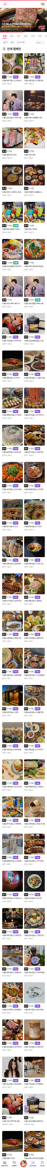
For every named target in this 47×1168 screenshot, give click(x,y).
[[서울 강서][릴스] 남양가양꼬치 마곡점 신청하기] (12, 583)
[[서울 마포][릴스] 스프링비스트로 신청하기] (12, 63)
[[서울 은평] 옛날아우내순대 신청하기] (34, 249)
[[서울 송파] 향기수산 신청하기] (12, 137)
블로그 (5, 42)
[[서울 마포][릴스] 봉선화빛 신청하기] (12, 732)
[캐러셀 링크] (23, 20)
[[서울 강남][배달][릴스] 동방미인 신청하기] (34, 323)
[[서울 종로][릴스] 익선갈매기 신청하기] (34, 658)
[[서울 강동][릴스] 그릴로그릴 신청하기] (34, 360)
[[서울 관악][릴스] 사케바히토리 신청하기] (12, 806)
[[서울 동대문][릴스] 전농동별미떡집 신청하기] (12, 844)
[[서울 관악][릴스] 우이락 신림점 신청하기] (34, 398)
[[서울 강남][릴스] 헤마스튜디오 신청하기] (12, 100)
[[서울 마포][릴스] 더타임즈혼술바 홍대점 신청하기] (12, 918)
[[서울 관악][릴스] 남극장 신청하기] (34, 881)
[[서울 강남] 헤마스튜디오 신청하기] (12, 286)
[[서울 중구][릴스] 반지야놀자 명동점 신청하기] (34, 992)
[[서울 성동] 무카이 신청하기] (12, 1141)
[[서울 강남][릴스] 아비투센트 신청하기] (34, 955)
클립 (12, 42)
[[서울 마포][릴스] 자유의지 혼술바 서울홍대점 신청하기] (12, 881)
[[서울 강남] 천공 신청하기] (34, 137)
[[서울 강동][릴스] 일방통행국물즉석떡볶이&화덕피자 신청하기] (12, 658)
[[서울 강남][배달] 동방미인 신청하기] (34, 1104)
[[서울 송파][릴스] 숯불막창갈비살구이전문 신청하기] (34, 695)
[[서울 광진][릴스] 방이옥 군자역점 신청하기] (12, 1029)
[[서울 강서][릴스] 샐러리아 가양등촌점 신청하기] (34, 621)
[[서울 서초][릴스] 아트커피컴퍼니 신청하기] (34, 1029)
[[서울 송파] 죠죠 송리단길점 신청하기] (34, 1141)
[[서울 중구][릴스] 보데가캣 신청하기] (34, 435)
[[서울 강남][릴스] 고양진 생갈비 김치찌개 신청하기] (34, 918)
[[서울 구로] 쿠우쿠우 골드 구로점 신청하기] (12, 1104)
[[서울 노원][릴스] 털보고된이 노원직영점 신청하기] (12, 621)
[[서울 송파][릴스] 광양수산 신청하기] (12, 435)
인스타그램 (20, 42)
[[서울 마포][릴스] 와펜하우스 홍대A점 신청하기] (12, 955)
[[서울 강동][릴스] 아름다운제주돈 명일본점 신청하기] (34, 63)
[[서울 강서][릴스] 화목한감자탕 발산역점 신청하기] (12, 992)
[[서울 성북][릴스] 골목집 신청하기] (34, 583)
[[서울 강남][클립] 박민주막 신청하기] (12, 249)
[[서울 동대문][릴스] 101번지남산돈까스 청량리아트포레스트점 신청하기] (34, 472)
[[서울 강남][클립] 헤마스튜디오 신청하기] (34, 286)
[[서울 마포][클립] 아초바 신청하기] (12, 212)
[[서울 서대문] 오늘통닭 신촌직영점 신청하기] (34, 175)
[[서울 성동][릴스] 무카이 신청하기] (12, 360)
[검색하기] (42, 4)
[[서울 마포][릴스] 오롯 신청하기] (12, 695)
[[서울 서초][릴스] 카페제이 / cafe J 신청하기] (34, 1067)
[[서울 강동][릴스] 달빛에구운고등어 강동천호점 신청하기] (12, 546)
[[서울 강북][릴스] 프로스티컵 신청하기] (34, 806)
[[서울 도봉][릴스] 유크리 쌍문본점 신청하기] (12, 769)
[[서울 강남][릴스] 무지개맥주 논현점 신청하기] (34, 844)
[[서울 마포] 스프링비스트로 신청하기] (12, 175)
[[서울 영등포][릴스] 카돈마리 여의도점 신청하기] (12, 398)
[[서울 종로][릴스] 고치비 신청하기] (34, 509)
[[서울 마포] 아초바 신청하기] (34, 212)
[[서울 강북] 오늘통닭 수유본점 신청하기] (34, 100)
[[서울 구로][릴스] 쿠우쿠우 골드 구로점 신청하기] (12, 323)
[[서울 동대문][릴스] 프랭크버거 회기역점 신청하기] (34, 769)
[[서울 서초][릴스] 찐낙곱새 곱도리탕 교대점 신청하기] (12, 472)
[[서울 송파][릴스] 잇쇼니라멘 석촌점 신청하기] (34, 546)
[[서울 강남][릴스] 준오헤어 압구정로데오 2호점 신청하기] (12, 1067)
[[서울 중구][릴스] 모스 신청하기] (12, 509)
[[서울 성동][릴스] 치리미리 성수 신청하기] (34, 732)
